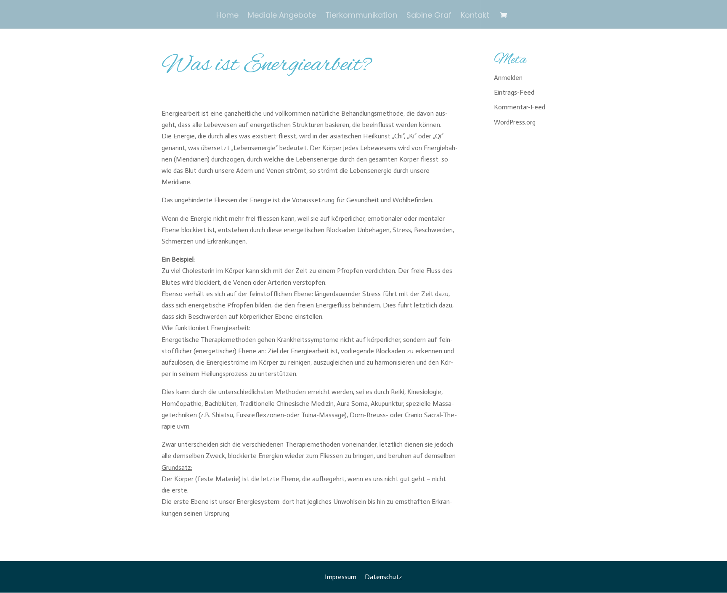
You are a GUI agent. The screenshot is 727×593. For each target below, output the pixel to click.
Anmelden (508, 78)
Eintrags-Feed (514, 92)
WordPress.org (515, 122)
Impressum (340, 577)
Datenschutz (383, 577)
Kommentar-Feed (519, 107)
